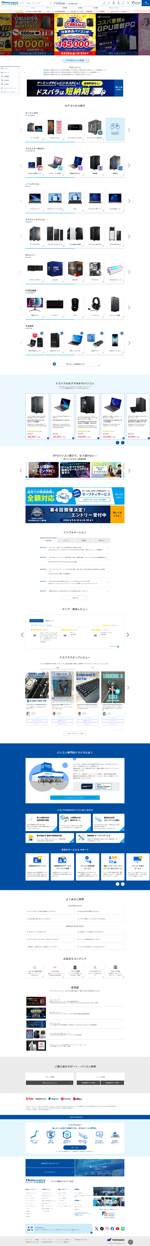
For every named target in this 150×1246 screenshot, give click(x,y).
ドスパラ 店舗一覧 (78, 1193)
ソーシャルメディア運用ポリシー (63, 1239)
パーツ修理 (60, 1200)
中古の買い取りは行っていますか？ (40, 919)
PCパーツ (6, 72)
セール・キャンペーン (10, 88)
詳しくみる (75, 1148)
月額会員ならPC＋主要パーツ (82, 11)
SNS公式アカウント (79, 1206)
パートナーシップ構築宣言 (61, 1242)
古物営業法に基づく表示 (81, 1239)
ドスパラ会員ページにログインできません (92, 919)
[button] (3, 34)
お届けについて (45, 1198)
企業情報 (76, 1200)
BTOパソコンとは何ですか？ (38, 932)
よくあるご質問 (45, 1211)
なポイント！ (121, 11)
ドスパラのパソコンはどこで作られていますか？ (44, 939)
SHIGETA (33, 713)
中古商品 (28, 1213)
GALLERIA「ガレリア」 (31, 1193)
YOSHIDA (59, 713)
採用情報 (76, 1209)
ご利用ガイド (45, 1189)
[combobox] (39, 3)
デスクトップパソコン (31, 1200)
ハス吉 (108, 713)
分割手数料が (34, 11)
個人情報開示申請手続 (46, 1242)
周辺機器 (6, 76)
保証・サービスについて (47, 1206)
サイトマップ (29, 1239)
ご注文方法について (46, 1193)
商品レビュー (50, 621)
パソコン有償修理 (62, 1198)
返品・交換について (46, 1203)
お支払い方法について (47, 1195)
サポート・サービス (9, 92)
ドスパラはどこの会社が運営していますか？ (43, 911)
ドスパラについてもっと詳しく (75, 798)
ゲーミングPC (29, 1195)
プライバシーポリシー (47, 1239)
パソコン (6, 68)
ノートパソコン (29, 1203)
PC (102, 11)
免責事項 (37, 1239)
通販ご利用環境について (47, 1208)
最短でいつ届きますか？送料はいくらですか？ (43, 947)
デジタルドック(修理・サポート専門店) (82, 1196)
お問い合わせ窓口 (62, 1193)
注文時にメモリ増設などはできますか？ (91, 932)
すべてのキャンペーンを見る (75, 60)
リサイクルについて (62, 1203)
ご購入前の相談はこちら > (59, 2)
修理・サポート (62, 1189)
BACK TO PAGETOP (76, 1117)
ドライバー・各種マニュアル (65, 1206)
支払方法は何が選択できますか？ (89, 911)
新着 (57, 667)
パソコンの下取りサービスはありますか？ (92, 947)
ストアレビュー (36, 621)
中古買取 (6, 84)
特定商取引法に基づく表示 (32, 1242)
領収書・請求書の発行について (49, 1200)
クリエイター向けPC (30, 1198)
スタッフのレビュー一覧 (75, 733)
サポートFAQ (61, 1195)
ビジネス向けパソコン (31, 1206)
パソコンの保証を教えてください (89, 939)
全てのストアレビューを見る (41, 625)
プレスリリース (78, 1204)
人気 (92, 667)
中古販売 (6, 80)
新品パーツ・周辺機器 (56, 11)
